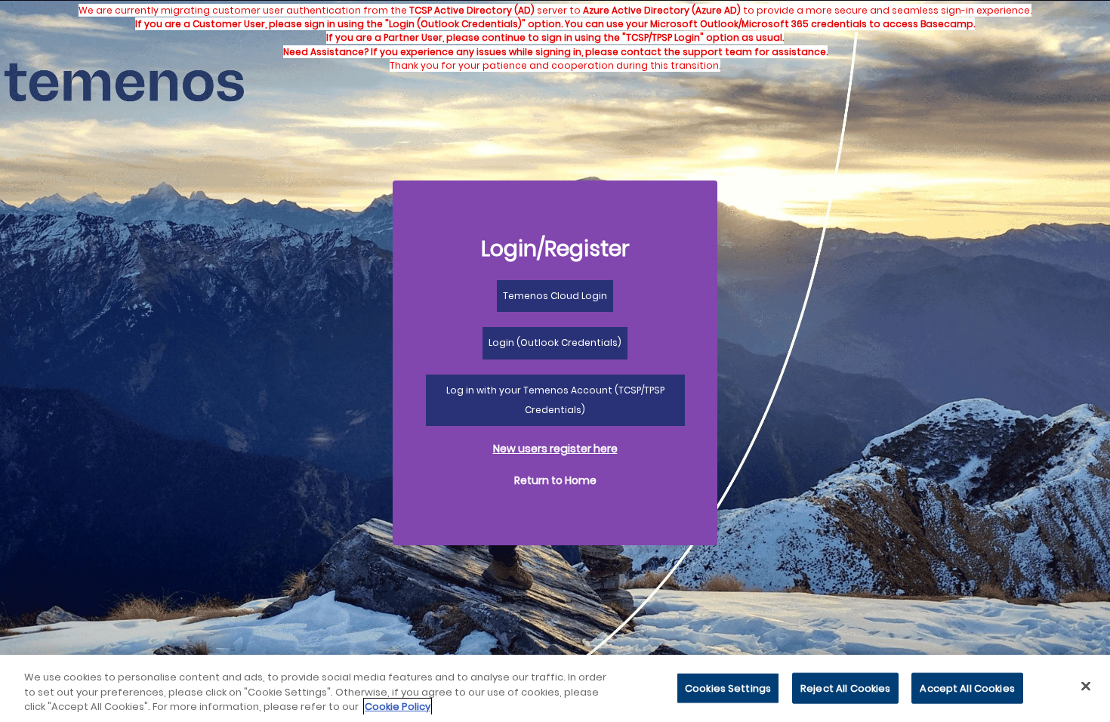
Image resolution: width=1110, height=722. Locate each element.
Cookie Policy (397, 706)
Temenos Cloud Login (555, 295)
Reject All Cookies (845, 687)
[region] (555, 688)
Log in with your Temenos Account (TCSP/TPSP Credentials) (555, 400)
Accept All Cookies (967, 687)
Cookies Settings (728, 687)
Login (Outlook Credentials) (555, 342)
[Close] (1085, 685)
